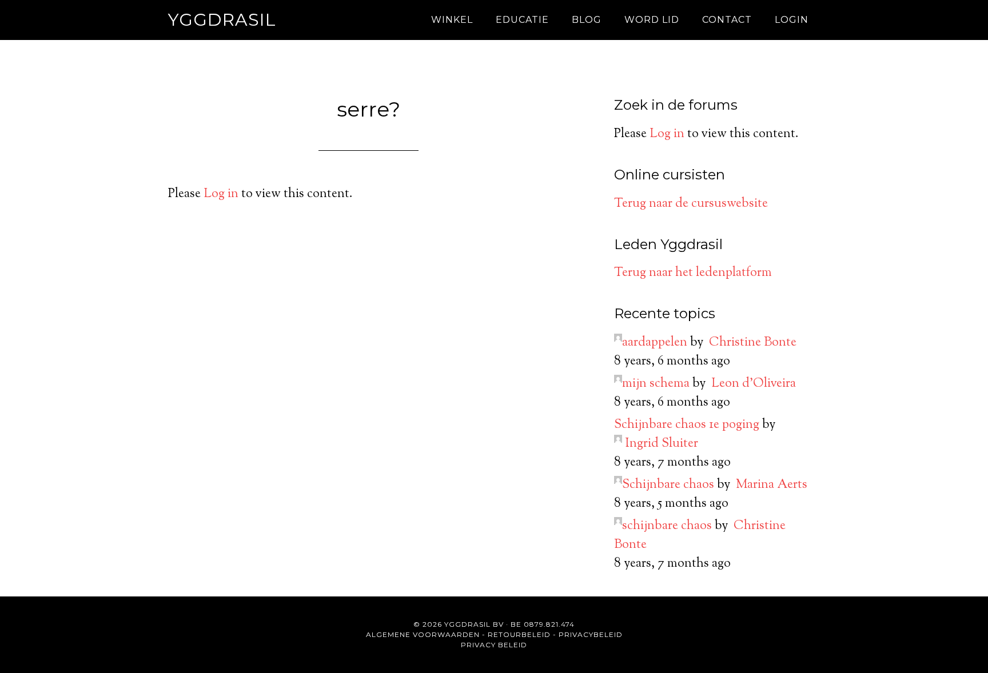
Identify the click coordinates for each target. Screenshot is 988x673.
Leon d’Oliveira (753, 384)
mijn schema (656, 384)
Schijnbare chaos (668, 485)
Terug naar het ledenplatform (693, 273)
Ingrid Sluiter (661, 444)
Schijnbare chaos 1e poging (686, 425)
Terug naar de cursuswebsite (691, 204)
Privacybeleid (591, 634)
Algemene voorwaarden (423, 634)
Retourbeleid (519, 634)
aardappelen (654, 343)
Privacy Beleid (494, 644)
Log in (221, 194)
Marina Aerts (771, 485)
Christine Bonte (752, 343)
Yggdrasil (222, 19)
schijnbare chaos (667, 526)
